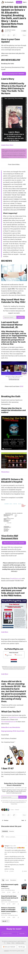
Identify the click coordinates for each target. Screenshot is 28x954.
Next (23, 820)
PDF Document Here (9, 537)
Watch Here (5, 472)
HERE (21, 386)
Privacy (8, 943)
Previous (6, 820)
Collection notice (19, 943)
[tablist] (8, 831)
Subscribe (19, 2)
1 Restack (17, 809)
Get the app (22, 947)
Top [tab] (3, 880)
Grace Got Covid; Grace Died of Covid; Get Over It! (9, 897)
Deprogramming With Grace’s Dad (12, 731)
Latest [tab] (7, 880)
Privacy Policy (14, 804)
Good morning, (5, 888)
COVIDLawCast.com (14, 379)
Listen (24, 31)
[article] (14, 888)
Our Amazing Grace (10, 890)
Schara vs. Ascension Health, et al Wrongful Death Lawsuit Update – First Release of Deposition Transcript (10, 909)
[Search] (25, 880)
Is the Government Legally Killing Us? (9, 885)
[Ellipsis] (26, 845)
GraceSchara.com (15, 578)
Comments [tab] (5, 831)
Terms (13, 943)
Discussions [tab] (13, 880)
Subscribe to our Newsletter (10, 727)
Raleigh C (7, 845)
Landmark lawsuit (6, 900)
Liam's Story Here (7, 145)
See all (4, 921)
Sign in (24, 2)
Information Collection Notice (17, 802)
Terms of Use (21, 800)
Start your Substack (10, 947)
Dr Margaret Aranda (10, 30)
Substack (6, 950)
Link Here (4, 632)
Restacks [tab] (11, 831)
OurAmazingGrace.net (8, 721)
